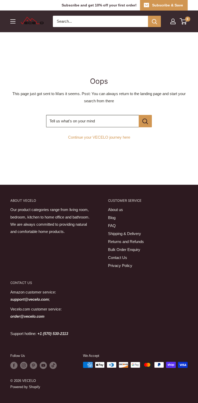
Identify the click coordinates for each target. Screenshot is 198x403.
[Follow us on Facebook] (14, 365)
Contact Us (117, 257)
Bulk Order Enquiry (124, 249)
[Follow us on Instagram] (23, 365)
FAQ (112, 225)
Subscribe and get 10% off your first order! (99, 5)
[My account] (173, 21)
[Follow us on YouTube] (43, 365)
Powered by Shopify (25, 387)
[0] (183, 21)
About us (115, 209)
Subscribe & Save (167, 5)
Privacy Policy (120, 265)
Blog (112, 217)
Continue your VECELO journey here (99, 137)
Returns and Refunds (126, 241)
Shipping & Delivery (124, 233)
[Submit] (154, 21)
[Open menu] (12, 21)
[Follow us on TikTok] (53, 365)
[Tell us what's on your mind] (145, 121)
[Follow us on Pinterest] (33, 365)
